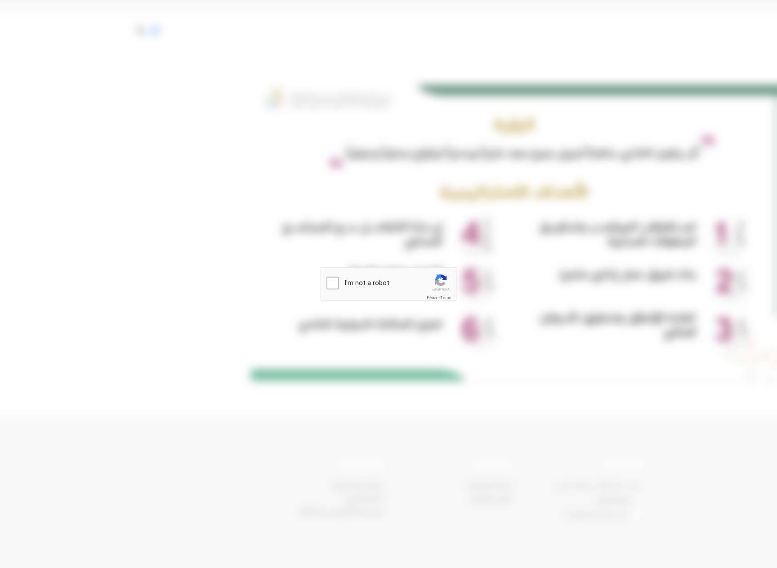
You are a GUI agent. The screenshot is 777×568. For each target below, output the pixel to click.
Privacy (432, 297)
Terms (445, 297)
